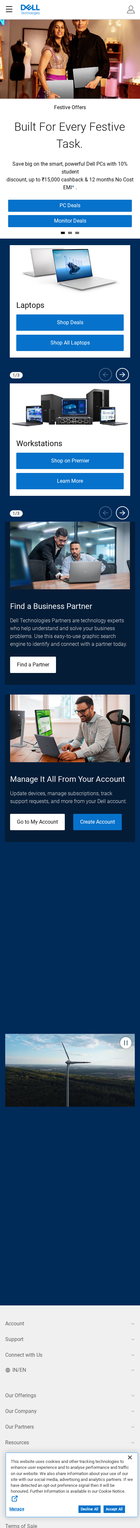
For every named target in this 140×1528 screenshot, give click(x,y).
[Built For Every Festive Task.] (63, 233)
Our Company (21, 1411)
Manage (16, 1509)
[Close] (130, 1457)
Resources (17, 1442)
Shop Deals (70, 322)
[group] (70, 301)
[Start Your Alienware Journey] (70, 233)
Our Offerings (20, 1395)
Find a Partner (33, 665)
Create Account (97, 822)
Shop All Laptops (70, 343)
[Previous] (105, 374)
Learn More (70, 481)
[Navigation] (9, 9)
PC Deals (70, 205)
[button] (131, 9)
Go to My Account (37, 822)
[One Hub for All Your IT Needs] (77, 233)
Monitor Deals (70, 221)
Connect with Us (23, 1355)
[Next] (122, 374)
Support (14, 1339)
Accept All (114, 1509)
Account (14, 1323)
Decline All (89, 1509)
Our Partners (19, 1427)
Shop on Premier (70, 461)
